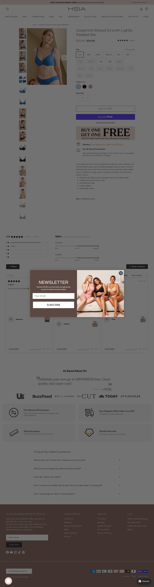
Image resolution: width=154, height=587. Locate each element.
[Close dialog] (121, 273)
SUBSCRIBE (53, 304)
